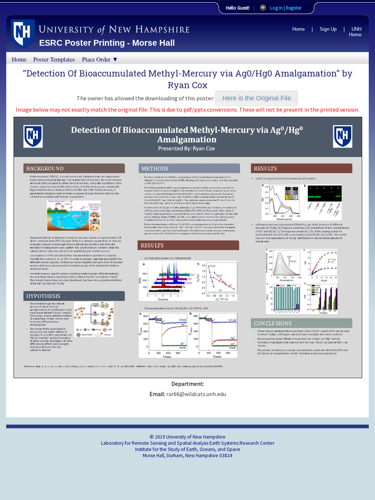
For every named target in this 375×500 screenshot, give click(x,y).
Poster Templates (54, 59)
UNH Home (355, 31)
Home (298, 29)
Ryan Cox (188, 85)
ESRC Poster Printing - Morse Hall (107, 43)
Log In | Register (285, 8)
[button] (256, 98)
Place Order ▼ (100, 59)
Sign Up (328, 29)
